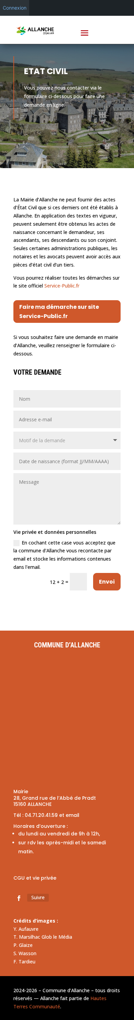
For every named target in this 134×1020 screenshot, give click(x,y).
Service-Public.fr (61, 285)
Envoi (107, 582)
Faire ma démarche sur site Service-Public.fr (59, 311)
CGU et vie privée (34, 878)
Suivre (38, 897)
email (72, 815)
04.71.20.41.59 (41, 815)
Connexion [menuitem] (14, 8)
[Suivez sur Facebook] (18, 898)
